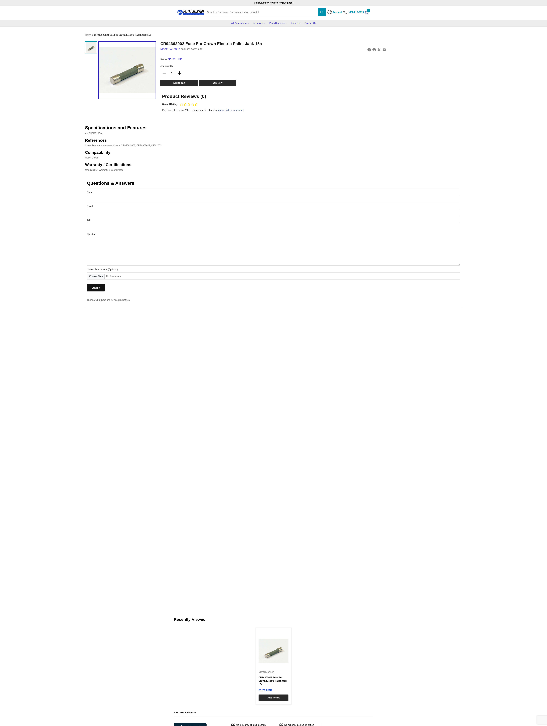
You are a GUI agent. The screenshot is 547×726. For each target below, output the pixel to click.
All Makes (258, 23)
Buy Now (217, 83)
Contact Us (310, 23)
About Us (295, 23)
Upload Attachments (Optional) (102, 269)
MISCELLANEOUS (170, 49)
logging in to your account (231, 110)
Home (88, 35)
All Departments (239, 23)
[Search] (322, 12)
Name (90, 192)
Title (89, 220)
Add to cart (179, 83)
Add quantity (166, 66)
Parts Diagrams (277, 23)
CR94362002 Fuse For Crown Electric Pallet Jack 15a (122, 35)
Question (91, 234)
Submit (95, 287)
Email (90, 206)
